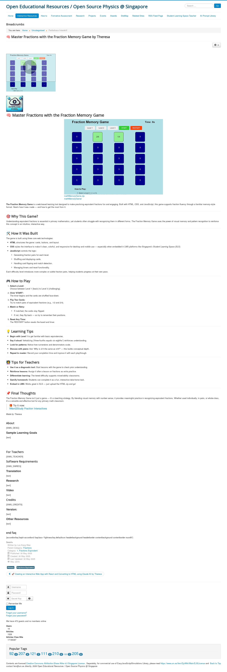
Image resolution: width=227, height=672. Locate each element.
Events (103, 15)
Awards (113, 15)
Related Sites (138, 15)
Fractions (27, 547)
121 (33, 653)
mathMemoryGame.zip (74, 195)
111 (44, 653)
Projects (92, 15)
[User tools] (216, 45)
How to (44, 15)
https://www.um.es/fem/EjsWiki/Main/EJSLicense (183, 663)
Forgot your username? (16, 612)
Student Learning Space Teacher (181, 15)
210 (55, 653)
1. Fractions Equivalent (27, 550)
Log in (11, 607)
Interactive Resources (27, 15)
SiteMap (124, 15)
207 (22, 653)
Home (10, 15)
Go (217, 5)
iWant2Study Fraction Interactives (28, 408)
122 (65, 654)
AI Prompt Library (208, 15)
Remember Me (15, 603)
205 (75, 653)
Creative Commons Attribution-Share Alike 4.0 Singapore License (55, 663)
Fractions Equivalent (25, 567)
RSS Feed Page (155, 15)
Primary (11, 567)
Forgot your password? (16, 615)
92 (11, 653)
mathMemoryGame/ (73, 198)
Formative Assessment (61, 15)
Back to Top (215, 663)
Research (80, 15)
